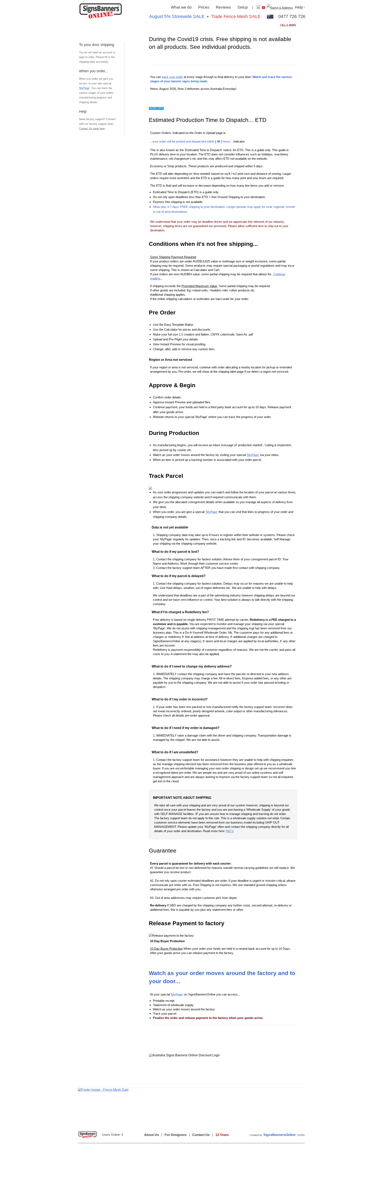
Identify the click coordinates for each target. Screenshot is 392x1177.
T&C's (229, 831)
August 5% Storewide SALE (177, 16)
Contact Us (201, 1135)
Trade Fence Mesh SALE (236, 16)
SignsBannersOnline (279, 1135)
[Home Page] (100, 11)
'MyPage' (253, 455)
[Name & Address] (279, 7)
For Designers (176, 1135)
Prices (203, 7)
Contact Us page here (92, 128)
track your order (172, 77)
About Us (151, 1135)
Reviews (223, 7)
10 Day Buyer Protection (166, 948)
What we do (181, 7)
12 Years (222, 1135)
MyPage (84, 88)
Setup (242, 7)
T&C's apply (288, 24)
